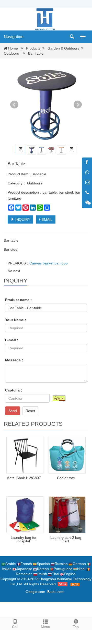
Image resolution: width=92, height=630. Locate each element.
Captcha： (14, 390)
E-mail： (12, 340)
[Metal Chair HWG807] (24, 455)
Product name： (19, 300)
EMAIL (46, 219)
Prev (14, 105)
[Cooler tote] (67, 455)
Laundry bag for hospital (24, 539)
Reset (30, 411)
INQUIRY (22, 219)
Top (76, 627)
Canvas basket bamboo (48, 263)
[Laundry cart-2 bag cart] (67, 514)
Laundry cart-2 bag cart (65, 539)
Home (13, 48)
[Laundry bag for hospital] (24, 514)
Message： (14, 360)
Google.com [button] (35, 592)
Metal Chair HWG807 (23, 478)
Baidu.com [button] (55, 592)
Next (78, 105)
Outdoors (11, 53)
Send (12, 411)
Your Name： (16, 320)
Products (33, 48)
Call (15, 627)
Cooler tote (66, 478)
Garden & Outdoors (63, 48)
